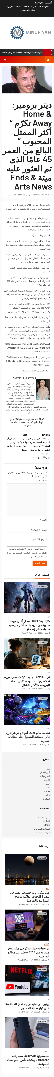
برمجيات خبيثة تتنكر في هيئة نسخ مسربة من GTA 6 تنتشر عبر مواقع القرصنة (28, 952)
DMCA (26, 6)
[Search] (5, 59)
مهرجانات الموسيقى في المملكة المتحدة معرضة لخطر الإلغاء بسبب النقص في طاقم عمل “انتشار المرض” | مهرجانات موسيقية (39, 446)
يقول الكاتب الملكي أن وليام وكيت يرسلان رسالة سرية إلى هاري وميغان (17, 442)
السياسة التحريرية (14, 6)
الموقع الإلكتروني (39, 539)
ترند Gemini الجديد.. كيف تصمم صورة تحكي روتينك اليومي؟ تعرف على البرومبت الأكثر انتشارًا (27, 681)
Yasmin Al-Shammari (41, 195)
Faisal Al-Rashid (28, 633)
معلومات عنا (44, 6)
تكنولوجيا (46, 944)
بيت (48, 768)
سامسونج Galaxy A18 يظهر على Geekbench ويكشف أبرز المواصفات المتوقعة (27, 1060)
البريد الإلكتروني (39, 529)
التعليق (43, 480)
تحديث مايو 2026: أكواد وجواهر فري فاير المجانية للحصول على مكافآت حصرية (28, 736)
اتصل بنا (34, 6)
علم (48, 783)
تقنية (48, 787)
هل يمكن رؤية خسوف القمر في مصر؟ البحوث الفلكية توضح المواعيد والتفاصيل (29, 896)
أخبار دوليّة (45, 776)
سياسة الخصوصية (28, 10)
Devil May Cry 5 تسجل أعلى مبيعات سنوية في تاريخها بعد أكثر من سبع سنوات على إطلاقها (28, 625)
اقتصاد (47, 780)
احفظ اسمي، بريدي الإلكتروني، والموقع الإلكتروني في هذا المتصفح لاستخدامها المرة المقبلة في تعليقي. (27, 553)
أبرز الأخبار (45, 772)
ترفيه (50, 97)
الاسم (43, 520)
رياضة (47, 791)
